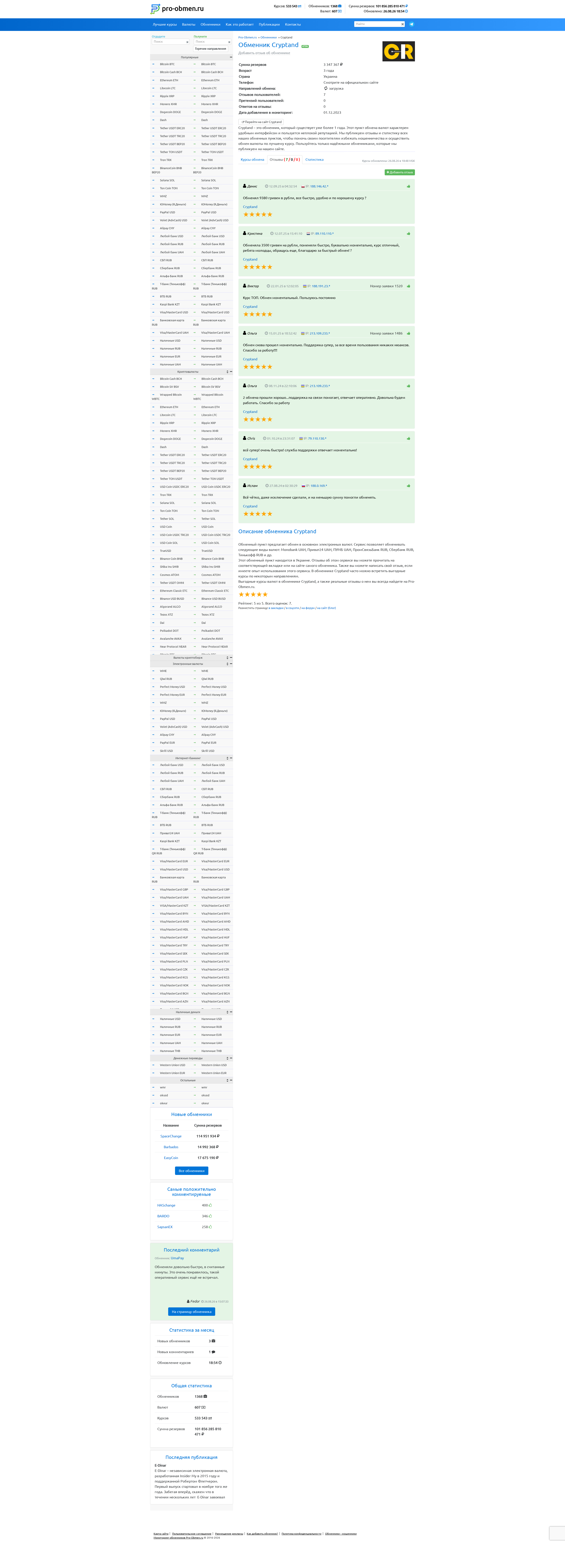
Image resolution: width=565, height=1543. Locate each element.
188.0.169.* (319, 486)
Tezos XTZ (166, 614)
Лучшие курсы (165, 24)
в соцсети (292, 607)
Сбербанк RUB (170, 268)
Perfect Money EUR (172, 694)
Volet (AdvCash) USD (173, 220)
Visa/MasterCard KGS (174, 977)
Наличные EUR (170, 356)
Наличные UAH (170, 364)
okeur (164, 1103)
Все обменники (192, 1171)
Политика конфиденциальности (301, 1533)
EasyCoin (171, 1158)
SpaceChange (171, 1136)
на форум (308, 607)
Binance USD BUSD (172, 598)
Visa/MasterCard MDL (174, 929)
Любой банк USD (171, 236)
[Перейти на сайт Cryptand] (398, 51)
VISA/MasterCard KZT (174, 905)
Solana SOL (167, 180)
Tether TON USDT (171, 151)
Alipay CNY (167, 228)
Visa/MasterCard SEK (173, 953)
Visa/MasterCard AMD (174, 921)
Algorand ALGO (170, 606)
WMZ (163, 196)
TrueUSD (165, 550)
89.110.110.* (324, 233)
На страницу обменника (191, 1312)
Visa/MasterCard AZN (174, 1001)
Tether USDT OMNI (172, 582)
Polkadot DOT (169, 630)
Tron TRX (165, 159)
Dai (162, 622)
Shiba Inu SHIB (169, 566)
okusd (164, 1095)
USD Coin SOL (169, 542)
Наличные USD (170, 340)
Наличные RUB (170, 348)
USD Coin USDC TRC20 (174, 534)
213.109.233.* (320, 333)
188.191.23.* (321, 286)
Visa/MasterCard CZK (174, 969)
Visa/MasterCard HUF (174, 937)
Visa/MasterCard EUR (174, 861)
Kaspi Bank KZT (170, 304)
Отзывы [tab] (285, 159)
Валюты (188, 24)
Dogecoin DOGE (170, 111)
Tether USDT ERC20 (172, 128)
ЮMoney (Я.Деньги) (173, 204)
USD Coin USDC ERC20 (174, 486)
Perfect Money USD (172, 686)
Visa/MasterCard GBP (174, 889)
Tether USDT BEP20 (172, 144)
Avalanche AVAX (170, 638)
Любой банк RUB (171, 244)
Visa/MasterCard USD (174, 312)
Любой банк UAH (172, 252)
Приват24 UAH (170, 833)
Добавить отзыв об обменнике (264, 53)
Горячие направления (210, 48)
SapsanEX (165, 1227)
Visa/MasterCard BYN (174, 913)
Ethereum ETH (169, 80)
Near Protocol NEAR (173, 646)
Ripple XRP (167, 96)
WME (163, 670)
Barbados (171, 1147)
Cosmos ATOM (169, 574)
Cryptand (250, 207)
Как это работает (240, 24)
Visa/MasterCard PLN (174, 961)
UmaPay (177, 1258)
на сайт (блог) (326, 607)
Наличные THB (170, 1050)
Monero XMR (168, 104)
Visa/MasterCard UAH (174, 332)
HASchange (166, 1205)
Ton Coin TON (168, 188)
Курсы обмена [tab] (252, 159)
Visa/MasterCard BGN (174, 993)
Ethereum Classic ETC (173, 590)
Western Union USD (172, 1064)
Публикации (269, 24)
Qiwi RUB (166, 678)
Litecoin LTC (167, 88)
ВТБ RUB (165, 296)
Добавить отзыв (401, 172)
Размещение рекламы (229, 1533)
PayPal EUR (167, 742)
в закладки (276, 607)
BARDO (163, 1216)
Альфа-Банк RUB (171, 276)
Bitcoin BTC (167, 64)
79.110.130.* (317, 438)
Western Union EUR (172, 1072)
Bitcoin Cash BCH (171, 72)
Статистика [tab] (314, 159)
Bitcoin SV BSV (169, 386)
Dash (163, 119)
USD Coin (166, 526)
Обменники (210, 24)
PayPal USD (167, 212)
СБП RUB (166, 260)
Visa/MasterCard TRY (174, 945)
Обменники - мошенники (341, 1533)
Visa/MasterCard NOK (174, 985)
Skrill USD (166, 750)
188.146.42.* (319, 186)
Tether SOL (167, 518)
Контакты (293, 24)
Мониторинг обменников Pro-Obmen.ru (178, 1537)
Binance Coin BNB (171, 558)
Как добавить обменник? (262, 1533)
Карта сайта (161, 1533)
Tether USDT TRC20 (172, 136)
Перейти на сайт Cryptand (263, 122)
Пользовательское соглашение (191, 1533)
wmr (163, 1087)
